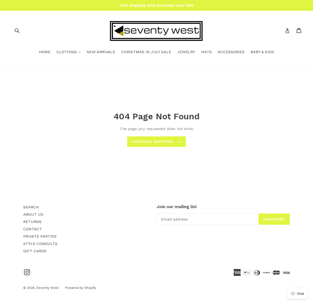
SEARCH (31, 207)
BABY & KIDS (262, 52)
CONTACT (32, 229)
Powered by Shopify (80, 288)
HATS (206, 52)
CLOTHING (69, 51)
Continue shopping (153, 141)
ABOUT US (33, 214)
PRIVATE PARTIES (39, 236)
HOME (44, 52)
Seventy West (47, 288)
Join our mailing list (176, 206)
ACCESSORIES (231, 52)
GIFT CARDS (34, 251)
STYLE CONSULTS (40, 243)
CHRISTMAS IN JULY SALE (146, 52)
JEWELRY (186, 52)
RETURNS (32, 221)
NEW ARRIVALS (101, 52)
